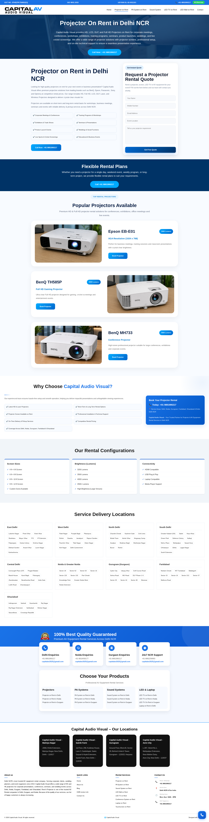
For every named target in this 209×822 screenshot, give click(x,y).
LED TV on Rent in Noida (148, 699)
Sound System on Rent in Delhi (118, 695)
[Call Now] (202, 815)
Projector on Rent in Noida (51, 699)
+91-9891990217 (166, 804)
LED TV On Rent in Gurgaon (149, 702)
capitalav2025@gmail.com (52, 661)
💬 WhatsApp (198, 2)
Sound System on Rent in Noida (118, 699)
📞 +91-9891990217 (183, 2)
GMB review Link (82, 792)
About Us (80, 784)
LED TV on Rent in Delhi (148, 695)
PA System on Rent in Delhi (84, 695)
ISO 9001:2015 (73, 2)
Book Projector (118, 256)
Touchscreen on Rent (123, 807)
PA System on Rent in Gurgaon (86, 702)
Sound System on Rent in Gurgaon (119, 702)
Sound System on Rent (123, 788)
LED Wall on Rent (187, 10)
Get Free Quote (150, 150)
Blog (78, 788)
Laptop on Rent (121, 803)
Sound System (155, 10)
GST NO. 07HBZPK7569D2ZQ (16, 2)
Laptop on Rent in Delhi (147, 706)
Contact (200, 10)
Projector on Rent (121, 10)
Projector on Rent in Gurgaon (52, 702)
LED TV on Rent (170, 10)
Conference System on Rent (125, 799)
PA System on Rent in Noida (85, 699)
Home (109, 10)
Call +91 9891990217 (104, 184)
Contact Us (80, 796)
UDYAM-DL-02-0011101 (127, 2)
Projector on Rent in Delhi (51, 695)
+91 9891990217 (165, 783)
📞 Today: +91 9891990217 (162, 405)
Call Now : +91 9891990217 (104, 52)
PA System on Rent (138, 10)
